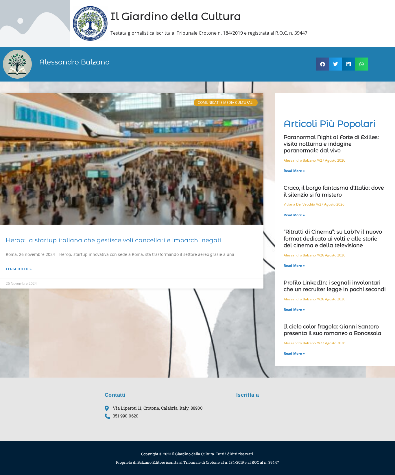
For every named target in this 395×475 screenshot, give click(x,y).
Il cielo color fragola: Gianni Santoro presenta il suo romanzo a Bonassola (332, 330)
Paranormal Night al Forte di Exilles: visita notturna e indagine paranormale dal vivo (331, 144)
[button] (322, 64)
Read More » (294, 170)
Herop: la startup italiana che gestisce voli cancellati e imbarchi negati (114, 240)
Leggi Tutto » (19, 269)
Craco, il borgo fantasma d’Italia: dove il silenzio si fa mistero (334, 191)
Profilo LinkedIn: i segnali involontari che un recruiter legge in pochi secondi (335, 286)
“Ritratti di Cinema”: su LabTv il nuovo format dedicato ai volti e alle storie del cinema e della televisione (333, 239)
